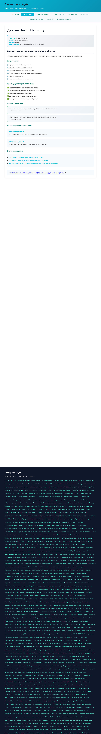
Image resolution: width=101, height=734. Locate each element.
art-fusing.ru (48, 707)
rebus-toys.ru (56, 522)
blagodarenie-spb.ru (32, 525)
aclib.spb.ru (28, 704)
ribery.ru (88, 570)
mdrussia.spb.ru (54, 723)
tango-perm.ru (9, 624)
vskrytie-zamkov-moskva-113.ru (48, 528)
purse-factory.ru (68, 519)
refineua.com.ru (64, 694)
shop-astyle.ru (18, 723)
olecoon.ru (66, 490)
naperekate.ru (32, 532)
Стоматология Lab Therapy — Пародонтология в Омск (26, 157)
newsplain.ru (49, 567)
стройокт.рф (9, 717)
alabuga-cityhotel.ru (84, 484)
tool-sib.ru (68, 669)
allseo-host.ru (66, 509)
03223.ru (7, 480)
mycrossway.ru (29, 707)
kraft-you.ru (64, 480)
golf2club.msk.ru (52, 627)
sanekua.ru (46, 710)
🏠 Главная (15, 14)
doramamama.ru (18, 586)
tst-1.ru (64, 506)
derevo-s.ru (27, 723)
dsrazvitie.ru (73, 678)
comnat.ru (64, 630)
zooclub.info (8, 726)
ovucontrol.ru (54, 573)
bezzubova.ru (82, 650)
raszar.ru (76, 535)
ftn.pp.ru (15, 678)
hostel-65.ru (49, 493)
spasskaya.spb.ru (10, 720)
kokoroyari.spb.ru (10, 650)
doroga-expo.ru (80, 570)
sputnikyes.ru (42, 627)
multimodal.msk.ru (79, 627)
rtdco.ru (48, 551)
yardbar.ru (78, 733)
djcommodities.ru (27, 567)
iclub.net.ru (8, 659)
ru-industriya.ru (81, 573)
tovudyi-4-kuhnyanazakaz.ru (55, 525)
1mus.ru (40, 522)
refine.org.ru (70, 723)
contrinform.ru (36, 723)
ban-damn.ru (59, 519)
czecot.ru (75, 717)
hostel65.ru (64, 500)
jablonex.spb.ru (37, 694)
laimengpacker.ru (34, 678)
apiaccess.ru (38, 662)
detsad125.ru (26, 656)
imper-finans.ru (61, 675)
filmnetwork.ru (39, 621)
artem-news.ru (84, 666)
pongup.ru (57, 500)
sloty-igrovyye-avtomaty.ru (67, 573)
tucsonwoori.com (70, 710)
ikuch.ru (20, 685)
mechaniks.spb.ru (22, 697)
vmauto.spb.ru (9, 723)
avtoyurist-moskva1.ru (11, 637)
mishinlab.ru (80, 493)
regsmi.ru (30, 621)
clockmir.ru (82, 713)
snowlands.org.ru (66, 697)
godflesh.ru (89, 592)
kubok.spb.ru (84, 637)
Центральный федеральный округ (19, 8)
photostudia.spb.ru (28, 666)
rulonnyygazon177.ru (11, 554)
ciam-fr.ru (56, 480)
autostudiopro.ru (72, 484)
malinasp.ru (47, 621)
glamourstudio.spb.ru (83, 726)
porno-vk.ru (51, 490)
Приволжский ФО (59, 14)
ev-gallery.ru (88, 506)
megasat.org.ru (70, 701)
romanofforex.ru (9, 640)
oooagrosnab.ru (83, 487)
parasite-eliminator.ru (23, 691)
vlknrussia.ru (33, 535)
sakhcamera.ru (63, 605)
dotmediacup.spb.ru (66, 720)
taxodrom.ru (65, 678)
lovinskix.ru (8, 500)
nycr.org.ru (27, 685)
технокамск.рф (27, 726)
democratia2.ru (9, 694)
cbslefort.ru (56, 707)
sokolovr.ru (86, 589)
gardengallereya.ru (66, 666)
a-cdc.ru (32, 487)
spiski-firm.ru (28, 599)
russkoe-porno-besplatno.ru (13, 576)
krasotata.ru (20, 480)
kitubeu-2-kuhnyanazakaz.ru (62, 532)
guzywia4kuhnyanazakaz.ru (69, 538)
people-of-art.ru (72, 650)
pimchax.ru (81, 528)
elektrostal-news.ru (41, 487)
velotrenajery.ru (67, 496)
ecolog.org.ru (75, 602)
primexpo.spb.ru (80, 608)
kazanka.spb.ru (17, 634)
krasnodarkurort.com (19, 669)
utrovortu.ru (19, 599)
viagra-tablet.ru (79, 519)
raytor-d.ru (24, 512)
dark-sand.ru (18, 516)
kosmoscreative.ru (77, 643)
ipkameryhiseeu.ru (22, 688)
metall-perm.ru (9, 662)
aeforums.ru (61, 627)
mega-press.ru (73, 480)
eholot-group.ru (68, 691)
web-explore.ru (89, 480)
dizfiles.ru (81, 560)
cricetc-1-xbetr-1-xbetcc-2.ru (76, 503)
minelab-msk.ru (65, 522)
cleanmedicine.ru (10, 573)
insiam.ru (62, 611)
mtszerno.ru (39, 701)
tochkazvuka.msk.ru (60, 650)
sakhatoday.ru (19, 627)
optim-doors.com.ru (11, 685)
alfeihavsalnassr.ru (10, 570)
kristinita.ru (69, 586)
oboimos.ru (86, 682)
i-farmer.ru (18, 694)
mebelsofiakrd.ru (10, 701)
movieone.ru (90, 557)
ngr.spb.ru (67, 618)
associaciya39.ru (69, 608)
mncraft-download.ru (66, 592)
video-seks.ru (61, 535)
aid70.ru (92, 659)
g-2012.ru (7, 509)
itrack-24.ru (49, 484)
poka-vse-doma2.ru (45, 509)
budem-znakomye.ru (71, 487)
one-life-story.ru (90, 503)
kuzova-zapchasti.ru (46, 678)
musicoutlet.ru (31, 729)
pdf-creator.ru (91, 624)
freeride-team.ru (40, 484)
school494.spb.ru (35, 618)
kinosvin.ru (55, 621)
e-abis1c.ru (72, 512)
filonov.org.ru (17, 726)
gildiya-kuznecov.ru (29, 634)
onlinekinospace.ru (46, 595)
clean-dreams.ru (53, 586)
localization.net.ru (81, 701)
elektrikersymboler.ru (30, 627)
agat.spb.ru (90, 634)
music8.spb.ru (68, 637)
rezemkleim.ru (19, 592)
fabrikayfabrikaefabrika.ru (30, 528)
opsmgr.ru (80, 506)
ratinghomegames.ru (11, 682)
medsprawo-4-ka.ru (11, 525)
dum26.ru (31, 688)
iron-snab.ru (41, 608)
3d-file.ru (39, 512)
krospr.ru (17, 493)
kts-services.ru (9, 516)
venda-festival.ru (78, 516)
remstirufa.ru (85, 583)
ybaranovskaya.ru (10, 675)
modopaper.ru (67, 567)
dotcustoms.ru (76, 563)
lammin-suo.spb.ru (44, 614)
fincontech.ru (25, 522)
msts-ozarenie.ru (55, 659)
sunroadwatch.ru (66, 707)
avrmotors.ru (88, 643)
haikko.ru (7, 630)
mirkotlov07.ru (19, 707)
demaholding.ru (48, 554)
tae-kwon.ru (45, 611)
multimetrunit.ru (77, 669)
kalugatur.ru (85, 630)
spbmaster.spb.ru (20, 729)
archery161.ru (79, 611)
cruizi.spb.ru (83, 717)
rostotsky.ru (89, 579)
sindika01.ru (68, 516)
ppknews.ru (19, 675)
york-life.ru (71, 570)
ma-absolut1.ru (26, 560)
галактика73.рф (48, 646)
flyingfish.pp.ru (9, 704)
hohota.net (69, 640)
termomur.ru (68, 583)
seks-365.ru (45, 573)
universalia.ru (42, 583)
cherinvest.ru (54, 624)
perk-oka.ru (8, 557)
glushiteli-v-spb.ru (59, 701)
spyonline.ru (29, 640)
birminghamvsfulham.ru (87, 599)
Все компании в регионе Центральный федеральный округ (30, 173)
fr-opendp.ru (48, 688)
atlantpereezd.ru (10, 487)
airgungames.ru (56, 509)
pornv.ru (93, 484)
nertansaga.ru (65, 560)
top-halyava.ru (9, 506)
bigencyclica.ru (88, 611)
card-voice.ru (87, 551)
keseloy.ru (8, 733)
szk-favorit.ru (27, 653)
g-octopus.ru (17, 557)
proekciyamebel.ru (50, 675)
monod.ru (63, 723)
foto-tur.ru (39, 579)
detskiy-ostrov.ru (64, 624)
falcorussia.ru (9, 605)
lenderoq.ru (38, 650)
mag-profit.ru (48, 704)
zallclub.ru (69, 627)
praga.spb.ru (84, 602)
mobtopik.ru (49, 669)
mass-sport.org (27, 694)
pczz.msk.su (26, 717)
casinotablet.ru (32, 583)
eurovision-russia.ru (19, 484)
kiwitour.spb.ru (86, 733)
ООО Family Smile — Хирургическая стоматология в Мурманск (28, 160)
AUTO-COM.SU (60, 640)
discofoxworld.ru (37, 500)
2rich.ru (43, 493)
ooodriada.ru (45, 726)
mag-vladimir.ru (69, 733)
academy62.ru (55, 666)
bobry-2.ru (54, 713)
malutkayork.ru (73, 621)
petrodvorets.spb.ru (37, 717)
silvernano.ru (40, 496)
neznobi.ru (88, 493)
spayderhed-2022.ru (79, 557)
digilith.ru (36, 576)
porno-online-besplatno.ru (52, 570)
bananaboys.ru (37, 710)
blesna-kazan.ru (21, 650)
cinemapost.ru (48, 480)
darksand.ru (47, 522)
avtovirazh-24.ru (61, 717)
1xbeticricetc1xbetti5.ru (50, 512)
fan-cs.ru (92, 669)
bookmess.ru (47, 694)
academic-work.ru (26, 710)
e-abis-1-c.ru (60, 516)
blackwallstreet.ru (76, 682)
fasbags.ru (88, 519)
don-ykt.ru (78, 576)
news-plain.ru (55, 560)
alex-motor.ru (62, 653)
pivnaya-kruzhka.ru (20, 589)
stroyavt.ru (86, 605)
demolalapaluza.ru (43, 589)
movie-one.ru (90, 554)
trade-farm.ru (67, 563)
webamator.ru (17, 560)
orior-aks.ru (8, 653)
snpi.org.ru (64, 614)
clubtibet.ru (90, 650)
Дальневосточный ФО (36, 19)
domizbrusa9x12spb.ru (89, 563)
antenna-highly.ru (22, 519)
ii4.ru (49, 682)
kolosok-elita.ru (35, 611)
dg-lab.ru (43, 637)
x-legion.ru (42, 516)
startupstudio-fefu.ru (59, 595)
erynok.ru (36, 595)
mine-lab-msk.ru (33, 519)
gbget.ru (83, 567)
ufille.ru (13, 480)
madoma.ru (20, 570)
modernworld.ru (47, 691)
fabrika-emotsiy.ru (66, 634)
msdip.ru (74, 589)
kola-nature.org (9, 729)
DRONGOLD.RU (86, 691)
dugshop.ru (16, 618)
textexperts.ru (9, 589)
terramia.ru (47, 666)
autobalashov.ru (9, 599)
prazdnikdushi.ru (30, 480)
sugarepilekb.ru (26, 659)
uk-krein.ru (79, 723)
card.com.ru (8, 634)
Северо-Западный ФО (43, 14)
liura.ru (71, 500)
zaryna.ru (24, 583)
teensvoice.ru (86, 576)
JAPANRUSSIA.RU (38, 675)
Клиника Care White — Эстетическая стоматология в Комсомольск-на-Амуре (33, 163)
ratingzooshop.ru (28, 662)
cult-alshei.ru (28, 675)
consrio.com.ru (54, 611)
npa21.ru (33, 685)
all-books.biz (88, 720)
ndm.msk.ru (18, 662)
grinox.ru (35, 659)
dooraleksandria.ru (10, 519)
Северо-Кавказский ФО (64, 19)
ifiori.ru (66, 685)
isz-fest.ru (25, 630)
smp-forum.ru (58, 643)
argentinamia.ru (72, 554)
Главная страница (58, 173)
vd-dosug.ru (74, 490)
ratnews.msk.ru (89, 707)
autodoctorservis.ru (20, 605)
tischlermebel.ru (49, 733)
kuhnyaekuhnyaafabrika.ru (12, 541)
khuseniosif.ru (55, 720)
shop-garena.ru (61, 503)
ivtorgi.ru (60, 685)
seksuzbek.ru (33, 490)
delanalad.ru (73, 560)
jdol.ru (80, 589)
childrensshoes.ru (77, 697)
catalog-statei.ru (75, 685)
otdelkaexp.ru (21, 643)
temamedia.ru (39, 707)
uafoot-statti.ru (63, 512)
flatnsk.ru (42, 653)
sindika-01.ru (27, 516)
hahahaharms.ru (50, 506)
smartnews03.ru (26, 500)
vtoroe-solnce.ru (63, 713)
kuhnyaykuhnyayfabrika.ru (29, 541)
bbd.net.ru (38, 643)
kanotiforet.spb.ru (55, 602)
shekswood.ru (39, 733)
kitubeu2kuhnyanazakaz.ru (19, 532)
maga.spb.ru (77, 729)
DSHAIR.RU (29, 672)
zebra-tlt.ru (17, 595)
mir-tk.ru (26, 535)
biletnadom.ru (63, 528)
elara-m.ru (36, 599)
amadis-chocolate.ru (29, 602)
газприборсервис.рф (18, 733)
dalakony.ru (92, 662)
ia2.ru (6, 611)
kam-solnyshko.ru (58, 688)
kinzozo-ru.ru (26, 608)
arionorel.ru (46, 720)
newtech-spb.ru (9, 592)
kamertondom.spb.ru (33, 605)
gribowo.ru (8, 503)
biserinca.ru (8, 669)
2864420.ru (21, 525)
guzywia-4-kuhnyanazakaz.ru (13, 535)
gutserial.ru (45, 723)
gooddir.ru (18, 624)
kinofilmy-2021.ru (32, 589)
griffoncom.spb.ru (54, 634)
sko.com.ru (58, 646)
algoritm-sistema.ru (79, 592)
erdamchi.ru (8, 586)
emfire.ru (7, 490)
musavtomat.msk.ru (62, 672)
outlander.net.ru (67, 729)
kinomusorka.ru (44, 599)
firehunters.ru (85, 500)
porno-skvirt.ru (9, 493)
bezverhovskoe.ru (61, 662)
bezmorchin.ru (90, 608)
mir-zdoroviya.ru (36, 656)
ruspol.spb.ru (39, 688)
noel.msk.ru (21, 713)
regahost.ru (26, 611)
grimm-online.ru (57, 729)
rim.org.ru (70, 675)
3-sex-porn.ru (50, 519)
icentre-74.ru (57, 704)
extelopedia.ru (33, 614)
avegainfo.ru (70, 611)
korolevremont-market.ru (56, 487)
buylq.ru (28, 713)
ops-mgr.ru (15, 509)
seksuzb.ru (56, 538)
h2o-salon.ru (63, 621)
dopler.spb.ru (85, 659)
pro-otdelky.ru (15, 490)
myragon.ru (39, 666)
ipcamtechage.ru (33, 697)
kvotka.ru (34, 608)
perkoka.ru (81, 554)
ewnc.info (32, 630)
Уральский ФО (72, 14)
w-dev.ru (18, 621)
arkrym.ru (62, 586)
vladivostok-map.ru (49, 535)
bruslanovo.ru (47, 656)
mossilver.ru (30, 650)
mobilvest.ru (30, 643)
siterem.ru (55, 656)
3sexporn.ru (33, 522)
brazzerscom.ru (70, 525)
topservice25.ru (23, 682)
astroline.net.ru (72, 653)
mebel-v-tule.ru (39, 669)
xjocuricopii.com (50, 672)
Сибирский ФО (85, 14)
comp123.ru (70, 576)
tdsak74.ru (18, 608)
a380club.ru (63, 554)
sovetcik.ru (82, 672)
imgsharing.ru (9, 579)
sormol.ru (36, 493)
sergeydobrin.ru (48, 650)
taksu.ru (63, 576)
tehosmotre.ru (76, 509)
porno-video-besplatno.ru (32, 573)
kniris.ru (18, 720)
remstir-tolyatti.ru (65, 589)
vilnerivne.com (45, 713)
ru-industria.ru (9, 595)
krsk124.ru (76, 637)
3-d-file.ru (41, 506)
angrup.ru (49, 637)
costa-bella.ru (50, 608)
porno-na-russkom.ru (69, 493)
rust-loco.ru (8, 618)
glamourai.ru (78, 675)
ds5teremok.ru (19, 704)
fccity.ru (73, 726)
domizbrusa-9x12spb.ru (35, 554)
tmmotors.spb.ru (39, 672)
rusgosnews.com (76, 618)
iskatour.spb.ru (55, 614)
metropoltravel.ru (57, 579)
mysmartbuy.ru (36, 563)
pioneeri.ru (18, 602)
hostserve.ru (58, 493)
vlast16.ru (7, 614)
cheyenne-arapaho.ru (71, 688)
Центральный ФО (28, 14)
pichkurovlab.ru (44, 576)
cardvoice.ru (58, 567)
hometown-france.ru (32, 503)
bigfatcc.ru (8, 496)
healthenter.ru (88, 586)
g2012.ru (58, 506)
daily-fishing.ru (48, 701)
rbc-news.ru (90, 490)
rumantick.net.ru (30, 701)
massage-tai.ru (29, 592)
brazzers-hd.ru (89, 528)
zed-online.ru (73, 528)
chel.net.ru (92, 614)
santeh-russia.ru (9, 672)
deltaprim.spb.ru (83, 621)
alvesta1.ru (82, 624)
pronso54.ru (77, 496)
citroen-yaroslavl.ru (78, 707)
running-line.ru (73, 614)
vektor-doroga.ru (57, 496)
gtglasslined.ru (42, 682)
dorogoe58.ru (24, 678)
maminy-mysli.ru (36, 720)
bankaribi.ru (69, 535)
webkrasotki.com (44, 624)
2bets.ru (61, 599)
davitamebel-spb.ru (68, 646)
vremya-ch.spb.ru (42, 685)
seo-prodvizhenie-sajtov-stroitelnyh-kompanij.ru (66, 551)
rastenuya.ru (8, 484)
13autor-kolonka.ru (27, 493)
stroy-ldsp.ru (56, 697)
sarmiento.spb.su (23, 614)
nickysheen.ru (73, 713)
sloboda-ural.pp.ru (49, 640)
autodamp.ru (8, 567)
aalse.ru (56, 554)
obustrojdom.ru (73, 672)
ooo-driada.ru (17, 656)
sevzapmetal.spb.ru (84, 688)
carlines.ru (35, 653)
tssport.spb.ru (56, 682)
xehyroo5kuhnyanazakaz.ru (13, 528)
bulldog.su (48, 729)
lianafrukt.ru (53, 710)
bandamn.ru (16, 522)
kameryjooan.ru (65, 659)
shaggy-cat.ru (72, 506)
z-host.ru (7, 532)
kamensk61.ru (87, 723)
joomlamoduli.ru (14, 710)
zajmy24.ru (42, 525)
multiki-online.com (32, 624)
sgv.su (24, 624)
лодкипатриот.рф (73, 656)
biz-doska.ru (46, 579)
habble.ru (15, 496)
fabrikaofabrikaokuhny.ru (85, 538)
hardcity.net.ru (82, 678)
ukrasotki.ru (24, 490)
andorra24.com (65, 682)
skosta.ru (42, 697)
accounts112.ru (19, 506)
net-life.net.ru (44, 605)
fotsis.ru (77, 646)
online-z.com (83, 640)
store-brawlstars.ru (89, 516)
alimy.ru (76, 640)
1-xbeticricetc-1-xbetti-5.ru (48, 503)
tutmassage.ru (65, 602)
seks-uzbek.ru (42, 490)
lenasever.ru (85, 496)
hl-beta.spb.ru (25, 618)
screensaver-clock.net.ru (43, 630)
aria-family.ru (9, 563)
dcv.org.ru (84, 685)
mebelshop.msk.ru (47, 643)
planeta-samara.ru (25, 563)
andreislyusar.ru (35, 557)
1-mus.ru (41, 519)
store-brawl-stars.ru (82, 512)
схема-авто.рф (34, 637)
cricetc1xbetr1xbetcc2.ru (12, 512)
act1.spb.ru (81, 653)
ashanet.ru (59, 563)
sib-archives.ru (50, 516)
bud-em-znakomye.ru (22, 487)
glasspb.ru (77, 500)
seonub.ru (38, 592)
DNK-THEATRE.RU (10, 697)
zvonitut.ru (45, 592)
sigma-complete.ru (36, 691)
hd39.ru (74, 704)
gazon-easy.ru (16, 659)
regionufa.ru (8, 583)
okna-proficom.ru (27, 595)
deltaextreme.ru (9, 707)
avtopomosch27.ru (37, 560)
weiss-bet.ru (16, 583)
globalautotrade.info (49, 662)
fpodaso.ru (92, 487)
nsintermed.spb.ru (49, 717)
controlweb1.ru (9, 608)
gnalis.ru (14, 503)
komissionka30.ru (38, 704)
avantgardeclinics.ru (11, 713)
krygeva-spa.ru (82, 614)
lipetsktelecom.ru (29, 538)
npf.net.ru (71, 630)
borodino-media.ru (79, 579)
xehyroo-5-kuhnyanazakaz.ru (81, 532)
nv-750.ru (47, 560)
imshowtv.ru (30, 669)
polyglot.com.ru (90, 653)
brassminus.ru (87, 675)
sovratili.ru (59, 490)
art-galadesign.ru (10, 646)
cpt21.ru (11, 611)
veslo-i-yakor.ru (67, 579)
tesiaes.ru (92, 630)
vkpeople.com (26, 720)
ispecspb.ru (18, 611)
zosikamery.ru (38, 640)
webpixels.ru (17, 717)
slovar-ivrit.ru (20, 573)
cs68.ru (40, 535)
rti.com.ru (76, 666)
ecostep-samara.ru (29, 646)
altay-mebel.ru (84, 694)
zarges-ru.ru (70, 595)
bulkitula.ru (22, 503)
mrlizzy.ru (86, 697)
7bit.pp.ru (77, 630)
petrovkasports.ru (37, 570)
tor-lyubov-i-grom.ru (66, 557)
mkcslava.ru (53, 599)
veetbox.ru (39, 480)
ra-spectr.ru (36, 726)
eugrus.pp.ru (59, 608)
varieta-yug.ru (85, 509)
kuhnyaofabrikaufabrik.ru (45, 532)
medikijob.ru (8, 666)
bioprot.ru (88, 704)
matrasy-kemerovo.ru (48, 563)
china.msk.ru (40, 729)
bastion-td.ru (67, 643)
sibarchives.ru (26, 557)
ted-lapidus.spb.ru (10, 691)
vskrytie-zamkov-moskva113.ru (14, 538)
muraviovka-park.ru (30, 586)
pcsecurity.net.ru (59, 669)
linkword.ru (55, 694)
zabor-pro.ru (8, 678)
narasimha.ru (17, 567)
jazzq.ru (69, 717)
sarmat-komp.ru (9, 602)
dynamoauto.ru (17, 653)
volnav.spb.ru (56, 630)
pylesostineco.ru (44, 659)
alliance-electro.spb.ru (75, 605)
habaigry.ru (89, 627)
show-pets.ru (16, 500)
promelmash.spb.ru (55, 726)
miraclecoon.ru (48, 500)
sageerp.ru (57, 678)
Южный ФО (50, 19)
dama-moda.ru (58, 691)
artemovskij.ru (75, 659)
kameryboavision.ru (42, 634)
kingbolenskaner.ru (51, 653)
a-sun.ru (48, 697)
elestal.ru (48, 496)
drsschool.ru (71, 662)
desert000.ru (53, 685)
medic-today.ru (55, 576)
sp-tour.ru (86, 669)
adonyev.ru (82, 490)
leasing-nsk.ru (66, 704)
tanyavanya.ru (54, 589)
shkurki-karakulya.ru (42, 602)
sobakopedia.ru (16, 630)
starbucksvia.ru (23, 496)
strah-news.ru (30, 484)
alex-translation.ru (82, 710)
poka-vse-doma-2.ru (31, 506)
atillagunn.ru (32, 512)
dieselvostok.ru (87, 618)
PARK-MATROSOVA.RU (79, 634)
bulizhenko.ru (20, 701)
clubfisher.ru (76, 583)
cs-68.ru (93, 532)
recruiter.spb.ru (58, 637)
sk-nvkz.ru (77, 691)
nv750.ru (36, 567)
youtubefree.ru (89, 560)
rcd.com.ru (80, 704)
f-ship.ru (24, 621)
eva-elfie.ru (31, 579)
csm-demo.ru (34, 509)
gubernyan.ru (33, 682)
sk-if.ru (7, 710)
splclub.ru (64, 570)
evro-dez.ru (8, 560)
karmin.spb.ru (30, 733)
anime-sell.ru (85, 729)
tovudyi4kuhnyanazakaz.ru (44, 538)
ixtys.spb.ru (65, 726)
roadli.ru (16, 563)
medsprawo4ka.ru (81, 525)
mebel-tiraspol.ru (78, 720)
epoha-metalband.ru (57, 618)
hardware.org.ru (23, 637)
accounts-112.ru (24, 509)
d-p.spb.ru (39, 646)
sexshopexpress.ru (59, 484)
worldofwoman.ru (42, 586)
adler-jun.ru (8, 522)
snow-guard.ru (22, 554)
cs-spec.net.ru (74, 694)
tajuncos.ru (28, 570)
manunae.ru (76, 567)
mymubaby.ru (46, 618)
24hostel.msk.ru (9, 621)
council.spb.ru (63, 656)
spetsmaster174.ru (10, 688)
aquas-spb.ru (36, 713)
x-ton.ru (42, 567)
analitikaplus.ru (20, 640)
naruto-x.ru (45, 557)
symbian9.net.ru (20, 672)
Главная (7, 8)
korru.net (14, 614)
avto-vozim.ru (54, 605)
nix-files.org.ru (9, 627)
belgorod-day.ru (27, 576)
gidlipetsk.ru (8, 656)
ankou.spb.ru (74, 624)
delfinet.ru (32, 496)
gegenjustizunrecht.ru (81, 595)
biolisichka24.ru (54, 592)
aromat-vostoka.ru (10, 643)
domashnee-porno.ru (20, 579)
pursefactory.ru (53, 557)
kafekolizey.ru (84, 656)
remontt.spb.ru (17, 666)
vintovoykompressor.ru (71, 599)
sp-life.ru (34, 516)
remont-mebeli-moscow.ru (55, 583)
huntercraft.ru (90, 713)
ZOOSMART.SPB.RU (82, 662)
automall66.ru (59, 733)
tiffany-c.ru (19, 646)
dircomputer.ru (78, 586)
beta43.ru (61, 710)
